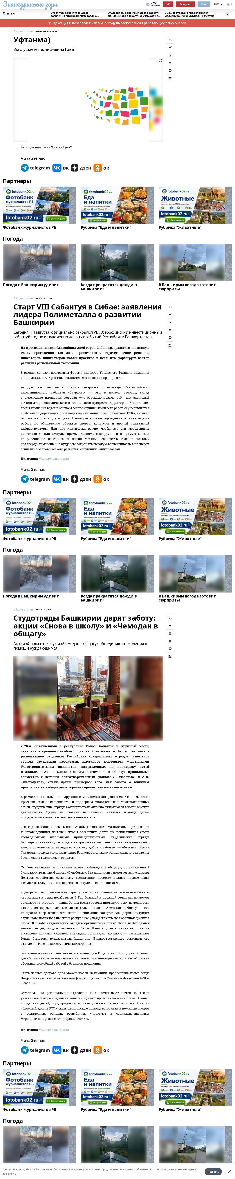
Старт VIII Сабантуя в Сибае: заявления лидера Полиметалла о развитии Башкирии (74, 14)
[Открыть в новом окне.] (35, 168)
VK (168, 4)
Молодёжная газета (54, 458)
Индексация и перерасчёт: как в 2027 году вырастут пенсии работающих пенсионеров (117, 23)
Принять (213, 1171)
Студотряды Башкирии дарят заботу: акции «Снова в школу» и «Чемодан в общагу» (133, 14)
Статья (9, 13)
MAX (204, 4)
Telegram (185, 4)
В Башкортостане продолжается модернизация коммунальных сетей (189, 14)
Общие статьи (23, 31)
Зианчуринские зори (30, 4)
